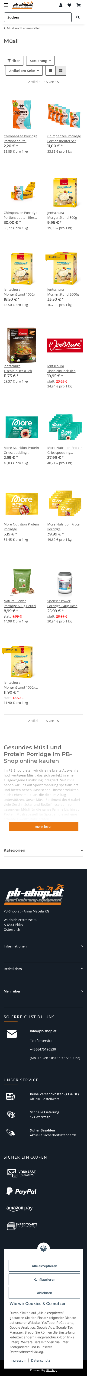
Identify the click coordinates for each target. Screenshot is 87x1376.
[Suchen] (78, 17)
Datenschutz (40, 1360)
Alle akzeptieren (44, 1266)
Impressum (18, 1360)
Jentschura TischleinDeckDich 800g (61, 368)
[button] (61, 5)
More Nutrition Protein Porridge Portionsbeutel (21, 527)
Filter (15, 60)
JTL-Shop (51, 1370)
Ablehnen (44, 1293)
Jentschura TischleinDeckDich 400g (18, 368)
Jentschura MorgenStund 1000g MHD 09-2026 (19, 685)
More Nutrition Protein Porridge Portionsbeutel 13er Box (65, 527)
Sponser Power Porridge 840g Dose (62, 603)
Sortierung (38, 60)
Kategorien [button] (14, 850)
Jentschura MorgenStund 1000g (19, 291)
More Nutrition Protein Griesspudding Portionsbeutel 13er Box (65, 450)
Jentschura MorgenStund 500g (62, 215)
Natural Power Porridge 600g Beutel (20, 603)
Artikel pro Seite (22, 70)
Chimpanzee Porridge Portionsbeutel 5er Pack (64, 138)
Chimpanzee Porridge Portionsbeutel (20, 138)
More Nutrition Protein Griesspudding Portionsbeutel (21, 450)
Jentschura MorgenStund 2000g (63, 291)
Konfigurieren (44, 1279)
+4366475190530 (43, 1049)
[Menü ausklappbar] (6, 3)
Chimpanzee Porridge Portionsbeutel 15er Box (20, 215)
